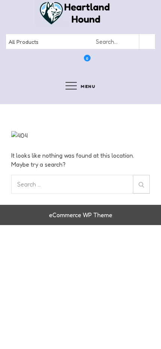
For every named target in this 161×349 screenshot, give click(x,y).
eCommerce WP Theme (80, 215)
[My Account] (77, 63)
